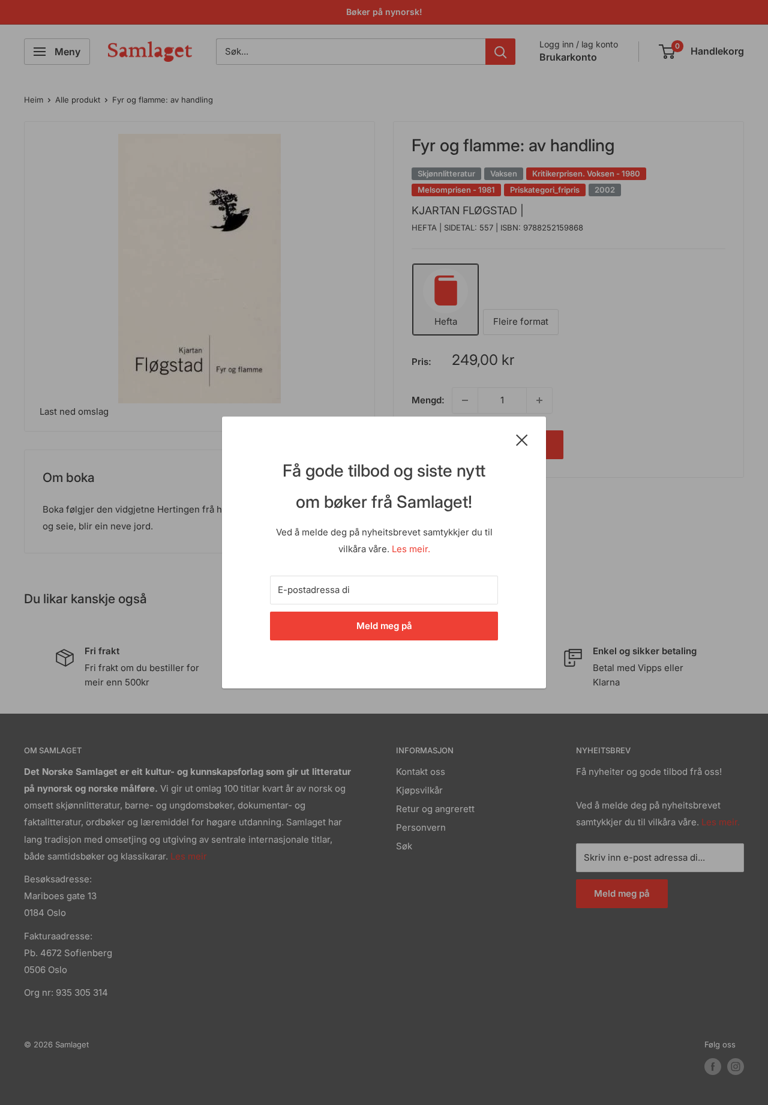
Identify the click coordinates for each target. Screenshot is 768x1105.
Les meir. (411, 549)
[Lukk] (522, 439)
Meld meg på (384, 625)
